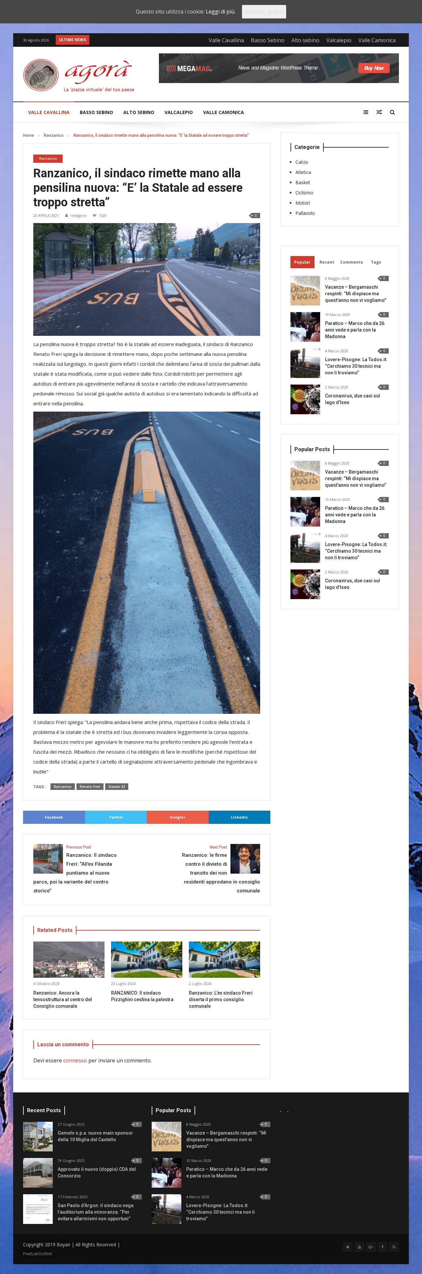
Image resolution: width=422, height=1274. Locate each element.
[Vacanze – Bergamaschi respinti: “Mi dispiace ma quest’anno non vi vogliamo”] (305, 290)
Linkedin (239, 817)
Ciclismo (304, 192)
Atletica (303, 172)
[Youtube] (359, 1247)
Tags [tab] (376, 262)
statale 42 (116, 786)
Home (28, 135)
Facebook (54, 817)
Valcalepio (338, 40)
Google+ (178, 817)
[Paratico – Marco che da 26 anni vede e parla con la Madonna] (305, 327)
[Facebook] (382, 1247)
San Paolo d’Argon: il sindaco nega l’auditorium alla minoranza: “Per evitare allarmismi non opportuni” (96, 1212)
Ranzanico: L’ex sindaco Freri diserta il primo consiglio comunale (221, 999)
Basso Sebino (268, 40)
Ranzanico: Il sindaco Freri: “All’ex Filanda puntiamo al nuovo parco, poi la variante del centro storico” (75, 869)
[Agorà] (82, 75)
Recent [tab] (326, 262)
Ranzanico (54, 135)
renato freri (90, 786)
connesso (75, 1060)
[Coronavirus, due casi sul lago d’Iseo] (305, 399)
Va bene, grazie (264, 11)
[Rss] (394, 1247)
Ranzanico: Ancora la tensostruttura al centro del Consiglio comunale (62, 999)
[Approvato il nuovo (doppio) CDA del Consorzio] (38, 1173)
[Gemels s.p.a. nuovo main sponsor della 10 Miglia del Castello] (38, 1136)
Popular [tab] (302, 262)
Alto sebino (305, 40)
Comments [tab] (351, 262)
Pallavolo (305, 213)
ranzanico (63, 786)
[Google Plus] (371, 1247)
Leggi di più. (220, 11)
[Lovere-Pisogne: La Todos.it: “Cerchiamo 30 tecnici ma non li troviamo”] (305, 363)
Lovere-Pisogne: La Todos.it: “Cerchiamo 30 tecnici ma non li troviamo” (356, 366)
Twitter (116, 817)
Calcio (301, 162)
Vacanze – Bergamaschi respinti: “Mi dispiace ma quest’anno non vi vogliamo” (355, 293)
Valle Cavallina (226, 40)
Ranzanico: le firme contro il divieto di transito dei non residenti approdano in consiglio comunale (221, 869)
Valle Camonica (377, 40)
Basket (302, 182)
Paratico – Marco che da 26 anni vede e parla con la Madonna (354, 330)
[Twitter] (348, 1247)
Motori (302, 203)
